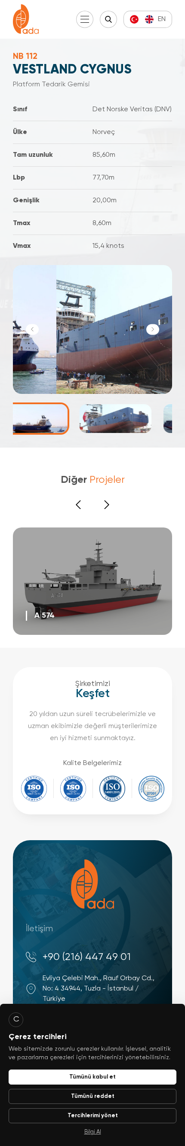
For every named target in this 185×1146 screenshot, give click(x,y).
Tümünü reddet (92, 1096)
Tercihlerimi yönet (93, 1116)
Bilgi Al (92, 1132)
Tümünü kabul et (92, 1077)
